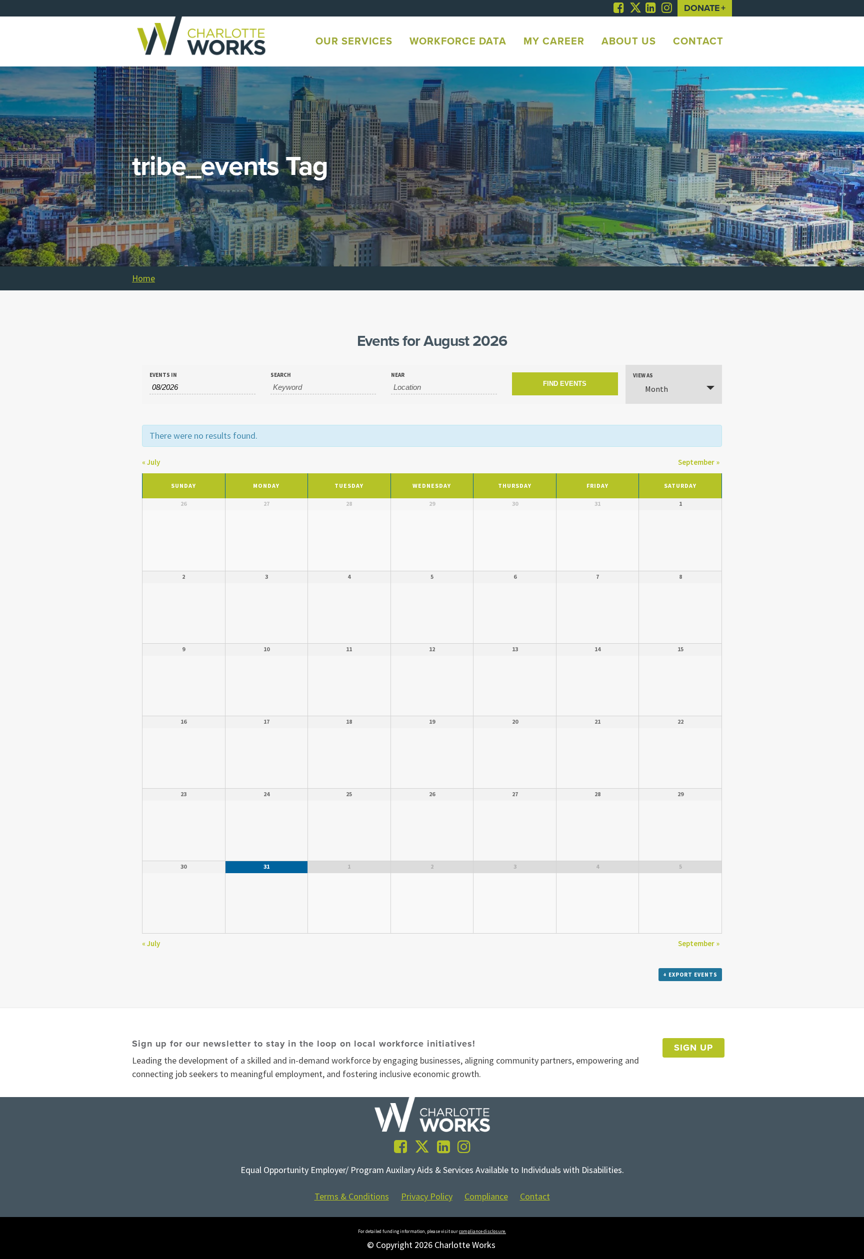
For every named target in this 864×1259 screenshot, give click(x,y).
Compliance (486, 1196)
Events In (163, 375)
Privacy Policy (426, 1196)
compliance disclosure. (482, 1231)
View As (643, 375)
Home (143, 278)
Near (397, 375)
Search (280, 375)
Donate (702, 7)
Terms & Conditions (351, 1196)
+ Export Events (690, 974)
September (699, 462)
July (151, 462)
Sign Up (693, 1047)
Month (656, 389)
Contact (535, 1196)
